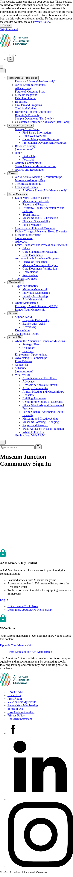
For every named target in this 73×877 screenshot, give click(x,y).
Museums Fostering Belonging (40, 422)
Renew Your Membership (30, 309)
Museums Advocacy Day (30, 180)
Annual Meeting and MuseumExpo (43, 391)
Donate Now (22, 330)
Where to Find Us (33, 432)
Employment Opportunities (31, 354)
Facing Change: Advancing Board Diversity (41, 231)
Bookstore (21, 101)
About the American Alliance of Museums (40, 341)
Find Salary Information (36, 132)
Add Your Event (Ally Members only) (44, 190)
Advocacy (21, 241)
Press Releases (23, 361)
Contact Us (21, 364)
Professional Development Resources (44, 142)
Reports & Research (27, 115)
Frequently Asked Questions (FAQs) (36, 306)
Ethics (26, 248)
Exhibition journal (25, 98)
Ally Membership (32, 299)
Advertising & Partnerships (31, 357)
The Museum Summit (28, 183)
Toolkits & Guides (26, 108)
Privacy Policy (41, 21)
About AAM (15, 691)
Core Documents (32, 255)
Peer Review (30, 275)
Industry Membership (35, 296)
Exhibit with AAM (33, 323)
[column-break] (24, 149)
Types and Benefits (26, 286)
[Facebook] (12, 733)
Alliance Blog (23, 88)
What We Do (23, 374)
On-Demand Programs (28, 105)
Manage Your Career (27, 129)
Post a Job (28, 159)
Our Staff (28, 351)
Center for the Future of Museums (35, 228)
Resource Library (25, 146)
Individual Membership (36, 292)
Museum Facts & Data (35, 201)
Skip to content (9, 29)
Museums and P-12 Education (40, 218)
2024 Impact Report (27, 333)
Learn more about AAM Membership (29, 609)
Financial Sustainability (36, 221)
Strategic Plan (30, 344)
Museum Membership (35, 289)
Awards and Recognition (29, 169)
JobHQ (19, 152)
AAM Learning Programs (30, 84)
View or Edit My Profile (21, 702)
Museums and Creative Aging (40, 418)
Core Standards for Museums (39, 251)
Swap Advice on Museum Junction (35, 166)
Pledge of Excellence (34, 261)
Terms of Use (15, 708)
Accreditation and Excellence (39, 378)
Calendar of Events (26, 187)
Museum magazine (26, 94)
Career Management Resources (40, 139)
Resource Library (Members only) (35, 81)
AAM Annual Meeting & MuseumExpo (38, 177)
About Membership (26, 302)
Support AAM (23, 316)
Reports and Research (35, 204)
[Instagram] (40, 865)
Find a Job (28, 156)
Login (12, 55)
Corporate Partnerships (35, 320)
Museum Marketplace (28, 234)
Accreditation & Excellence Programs (37, 258)
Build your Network (34, 135)
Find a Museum (31, 224)
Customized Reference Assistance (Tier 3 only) (42, 121)
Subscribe (21, 368)
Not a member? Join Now (22, 606)
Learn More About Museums (32, 197)
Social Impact (30, 214)
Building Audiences (34, 398)
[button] (4, 599)
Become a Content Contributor (33, 111)
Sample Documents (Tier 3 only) (34, 118)
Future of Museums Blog (30, 91)
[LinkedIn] (40, 799)
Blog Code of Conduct (20, 712)
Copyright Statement (19, 718)
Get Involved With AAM (30, 435)
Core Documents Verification (39, 268)
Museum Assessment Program (40, 265)
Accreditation (30, 271)
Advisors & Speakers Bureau (39, 384)
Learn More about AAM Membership (29, 651)
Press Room (14, 698)
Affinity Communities (28, 162)
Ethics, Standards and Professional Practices (41, 245)
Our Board (28, 347)
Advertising (29, 327)
